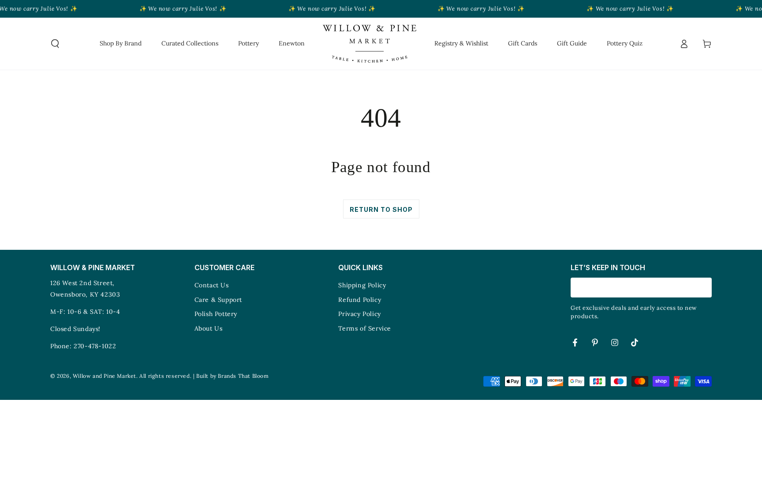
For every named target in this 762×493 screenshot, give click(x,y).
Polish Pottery (215, 314)
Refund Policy (359, 300)
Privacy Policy (359, 314)
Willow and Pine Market (104, 376)
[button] (55, 43)
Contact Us (211, 285)
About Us (208, 328)
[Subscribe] (707, 287)
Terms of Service (364, 328)
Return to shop (381, 209)
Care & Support (218, 300)
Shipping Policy (362, 285)
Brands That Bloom (243, 376)
